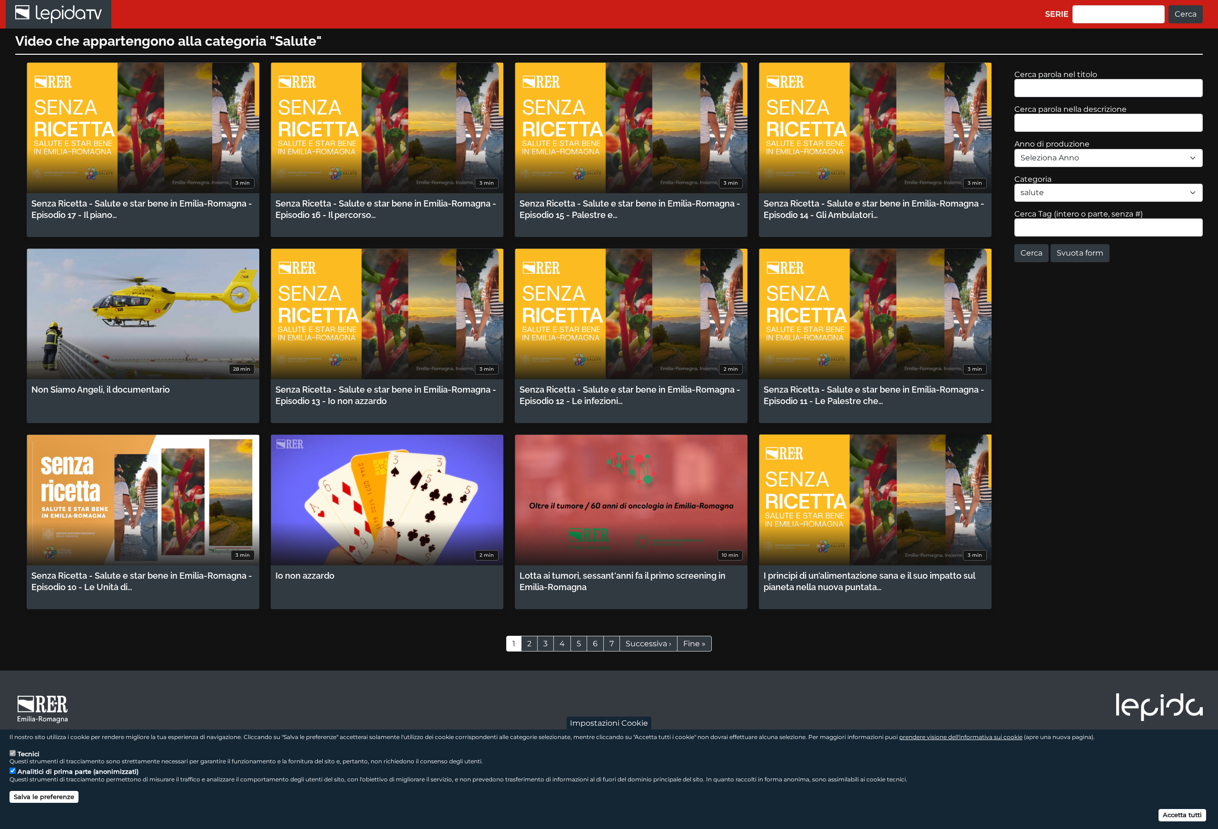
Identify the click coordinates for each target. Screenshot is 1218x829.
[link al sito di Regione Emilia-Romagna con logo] (45, 708)
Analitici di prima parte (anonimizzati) (78, 771)
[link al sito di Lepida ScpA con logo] (1159, 707)
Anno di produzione (1052, 143)
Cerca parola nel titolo (1055, 74)
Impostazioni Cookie (609, 723)
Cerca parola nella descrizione (1070, 109)
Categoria (1032, 179)
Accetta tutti (1182, 815)
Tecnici (28, 754)
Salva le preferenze (44, 796)
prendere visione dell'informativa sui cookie (960, 736)
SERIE (1057, 14)
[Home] (58, 14)
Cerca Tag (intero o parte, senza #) (1078, 213)
